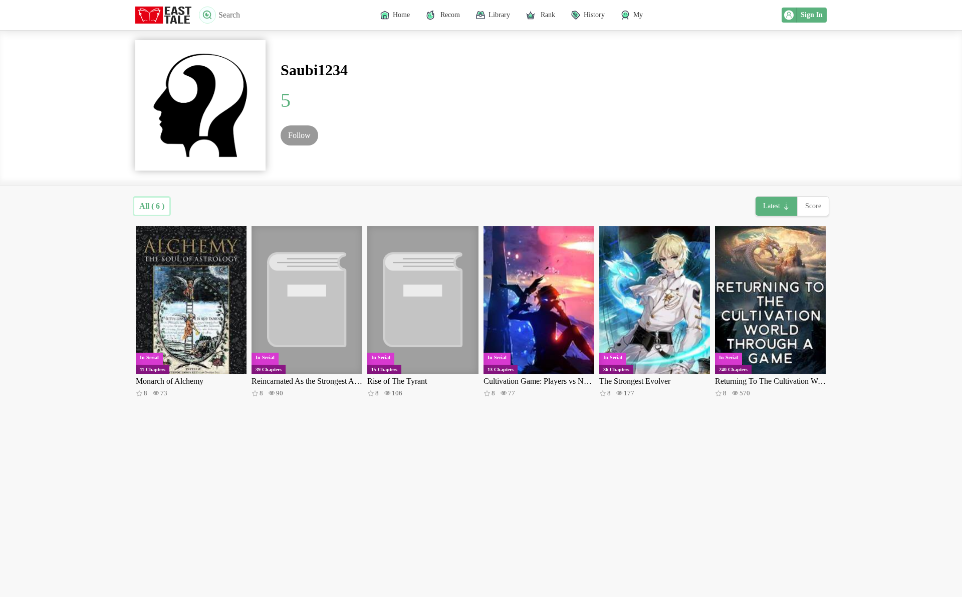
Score (813, 206)
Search (229, 15)
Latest (771, 206)
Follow (299, 135)
